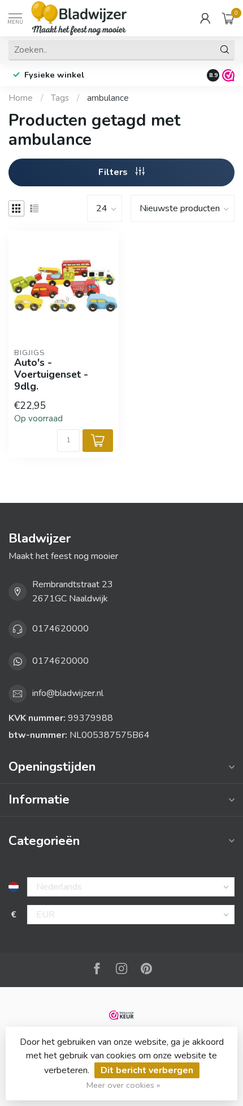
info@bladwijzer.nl (67, 693)
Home (20, 98)
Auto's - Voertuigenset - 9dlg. (51, 374)
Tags (60, 98)
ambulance (108, 98)
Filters (114, 172)
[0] (228, 18)
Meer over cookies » (123, 1085)
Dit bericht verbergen (147, 1070)
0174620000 (60, 628)
